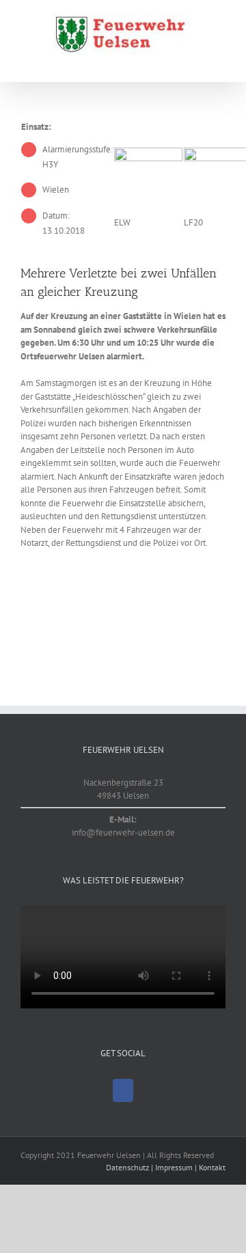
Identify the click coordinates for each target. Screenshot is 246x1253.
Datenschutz (127, 1167)
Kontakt (212, 1167)
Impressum (174, 1167)
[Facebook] (123, 1090)
